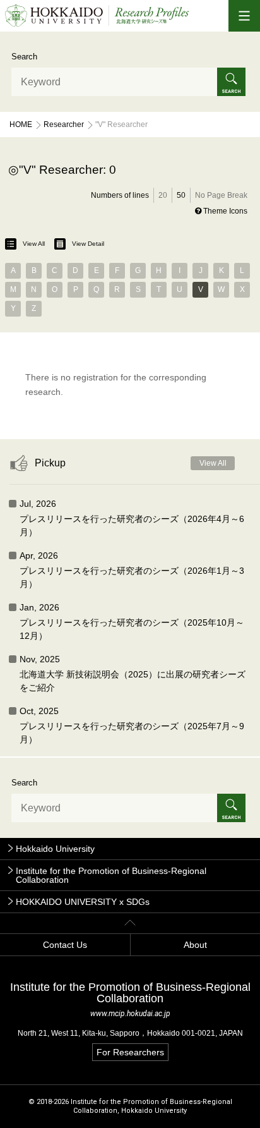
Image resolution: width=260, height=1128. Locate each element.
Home (20, 124)
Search (24, 56)
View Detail (88, 243)
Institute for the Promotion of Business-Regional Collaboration (111, 875)
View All (34, 243)
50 (181, 195)
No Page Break (221, 195)
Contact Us (65, 945)
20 (162, 195)
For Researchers (130, 1052)
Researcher (64, 124)
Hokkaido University (55, 849)
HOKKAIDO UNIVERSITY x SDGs (83, 902)
